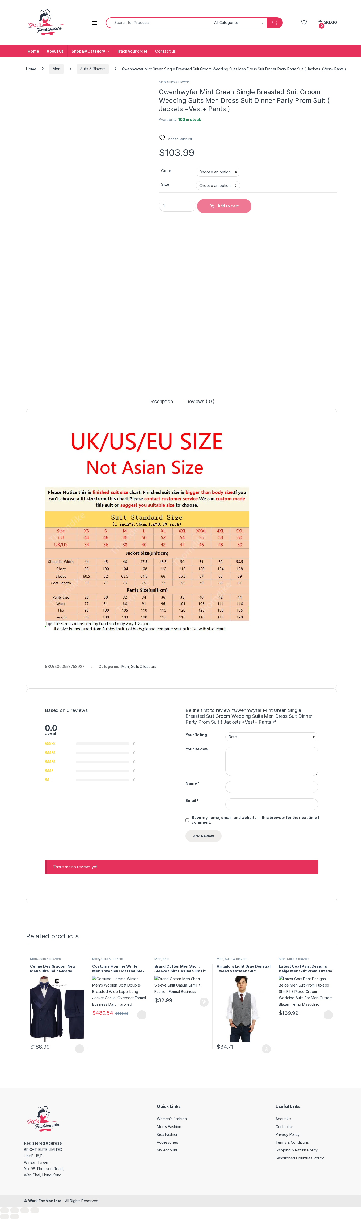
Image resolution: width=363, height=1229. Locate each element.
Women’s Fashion (172, 1118)
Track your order (132, 51)
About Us (55, 51)
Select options (77, 1048)
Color (166, 170)
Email (192, 800)
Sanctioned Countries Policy (300, 1158)
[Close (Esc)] (34, 1210)
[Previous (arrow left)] (4, 1216)
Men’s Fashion (169, 1126)
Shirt (166, 959)
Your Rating (196, 734)
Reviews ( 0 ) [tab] (200, 401)
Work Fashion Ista (45, 1200)
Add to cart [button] (204, 1002)
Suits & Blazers (92, 68)
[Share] (24, 1210)
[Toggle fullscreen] (14, 1210)
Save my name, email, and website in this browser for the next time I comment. (255, 820)
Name (192, 783)
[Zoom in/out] (4, 1210)
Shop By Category (88, 51)
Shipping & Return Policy (297, 1150)
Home (33, 51)
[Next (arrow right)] (14, 1216)
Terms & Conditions (292, 1142)
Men (56, 68)
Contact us (165, 51)
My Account (167, 1150)
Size (165, 184)
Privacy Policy (288, 1134)
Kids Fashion (167, 1134)
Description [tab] (160, 401)
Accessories (167, 1142)
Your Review (196, 749)
